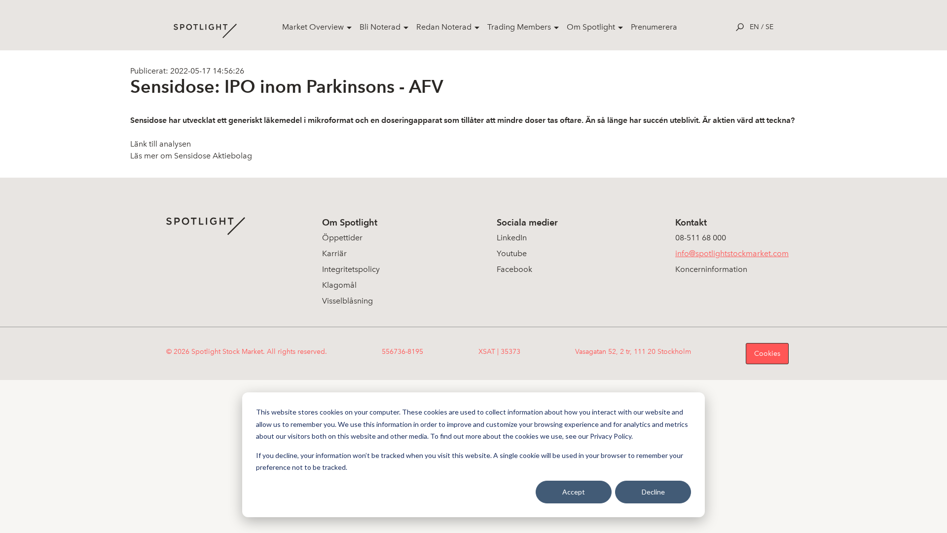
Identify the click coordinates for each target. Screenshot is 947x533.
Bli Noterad (380, 27)
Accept (573, 492)
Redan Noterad (444, 27)
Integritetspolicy (351, 269)
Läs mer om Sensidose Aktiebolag (191, 155)
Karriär (334, 253)
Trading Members (519, 27)
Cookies (767, 353)
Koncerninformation (711, 269)
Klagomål (339, 285)
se (769, 27)
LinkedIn (512, 237)
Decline (653, 492)
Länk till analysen (160, 144)
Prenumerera (654, 27)
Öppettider (342, 237)
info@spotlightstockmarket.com (732, 253)
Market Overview (313, 27)
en (754, 27)
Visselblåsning (347, 300)
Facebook (514, 269)
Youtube (512, 253)
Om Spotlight (591, 27)
